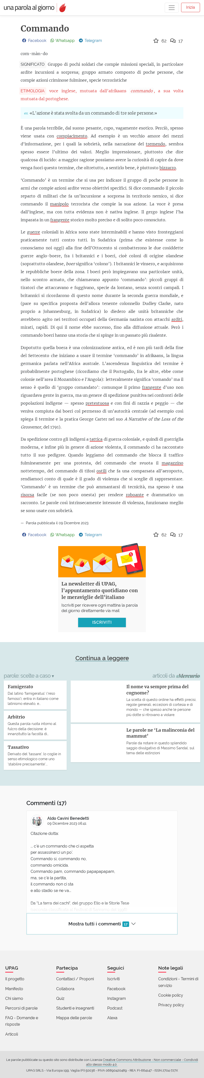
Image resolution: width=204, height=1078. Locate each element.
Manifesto (14, 988)
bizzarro (167, 167)
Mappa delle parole (74, 1017)
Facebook (116, 988)
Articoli (11, 1034)
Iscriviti (113, 979)
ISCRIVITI (102, 622)
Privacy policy (171, 1005)
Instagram (116, 998)
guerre (33, 231)
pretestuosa (97, 403)
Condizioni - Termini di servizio (178, 982)
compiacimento (72, 135)
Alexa (112, 1017)
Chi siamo (14, 998)
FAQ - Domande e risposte (21, 1021)
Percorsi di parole (21, 1008)
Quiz (60, 998)
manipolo (59, 203)
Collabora (65, 988)
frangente (59, 219)
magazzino (172, 462)
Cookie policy (170, 995)
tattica (96, 439)
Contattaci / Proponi (75, 979)
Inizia (190, 7)
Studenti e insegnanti (75, 1008)
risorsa (27, 494)
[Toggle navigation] (172, 8)
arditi (176, 319)
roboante (135, 494)
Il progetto (14, 979)
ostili (101, 470)
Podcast (114, 1008)
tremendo (155, 143)
